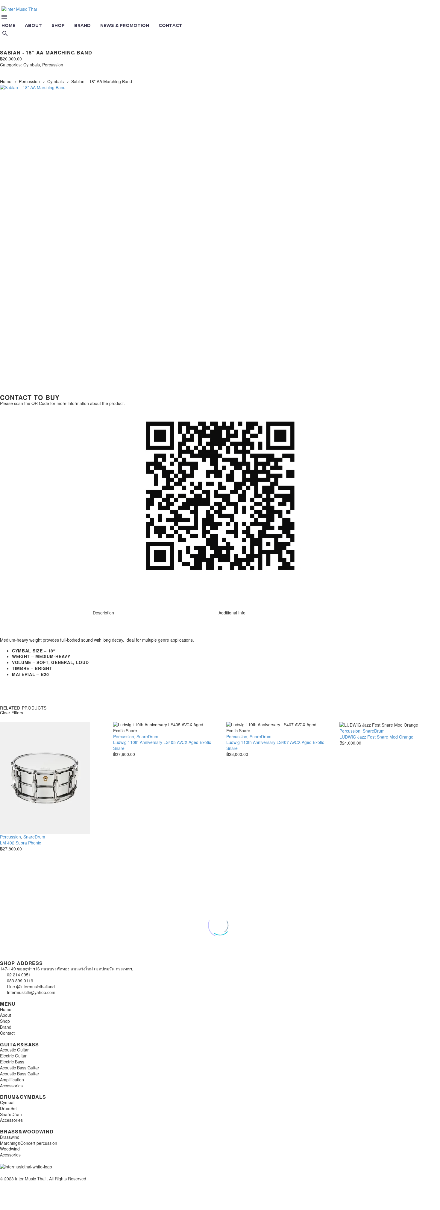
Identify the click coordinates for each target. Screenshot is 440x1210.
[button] (5, 33)
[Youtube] (39, 592)
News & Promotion (124, 25)
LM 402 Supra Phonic (20, 843)
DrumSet (8, 1108)
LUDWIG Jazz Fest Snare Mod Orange (376, 737)
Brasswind (9, 1137)
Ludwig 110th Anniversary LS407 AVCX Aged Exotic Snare (275, 745)
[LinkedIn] (38, 70)
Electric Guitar (13, 1056)
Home (5, 81)
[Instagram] (7, 592)
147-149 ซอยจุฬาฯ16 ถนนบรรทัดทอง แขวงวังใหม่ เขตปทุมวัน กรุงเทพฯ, (66, 969)
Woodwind (10, 1149)
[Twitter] (11, 70)
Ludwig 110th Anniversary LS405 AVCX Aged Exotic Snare (162, 745)
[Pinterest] (20, 70)
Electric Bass (12, 1062)
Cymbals (31, 65)
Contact (170, 25)
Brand (82, 25)
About (33, 25)
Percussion (52, 65)
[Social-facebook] (23, 592)
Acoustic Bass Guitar (19, 1068)
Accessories (11, 1086)
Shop (58, 25)
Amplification (12, 1080)
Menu (4, 16)
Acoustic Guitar (14, 1050)
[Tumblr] (29, 70)
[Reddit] (47, 70)
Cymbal (7, 1102)
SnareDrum (34, 837)
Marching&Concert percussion (28, 1143)
